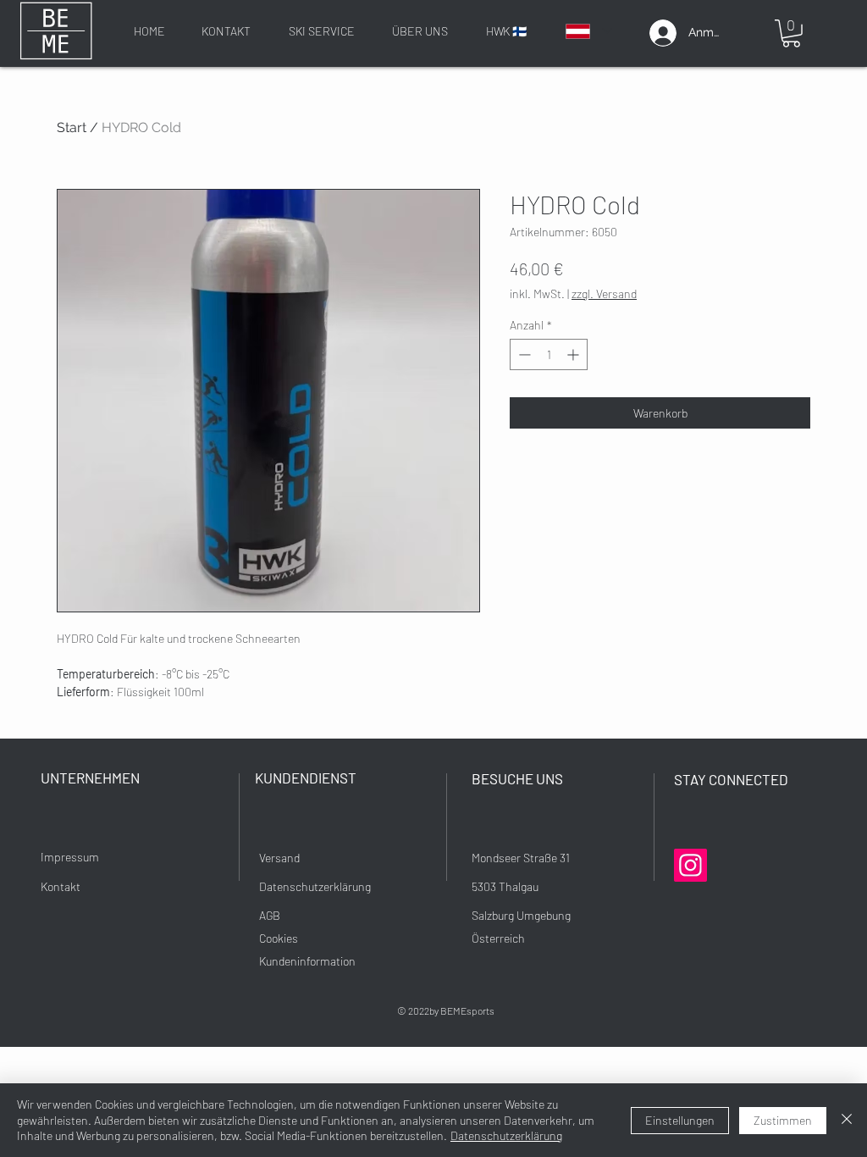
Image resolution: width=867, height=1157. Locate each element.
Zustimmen (783, 1120)
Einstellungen (680, 1120)
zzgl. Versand (604, 293)
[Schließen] (847, 1120)
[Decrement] (522, 354)
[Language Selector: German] (588, 31)
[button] (791, 33)
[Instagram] (690, 865)
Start (71, 127)
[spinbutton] (548, 354)
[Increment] (574, 354)
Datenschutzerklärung (506, 1135)
